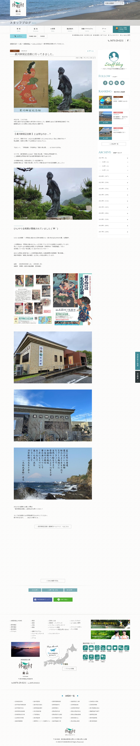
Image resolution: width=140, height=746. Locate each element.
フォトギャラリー (114, 35)
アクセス (104, 35)
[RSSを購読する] (116, 83)
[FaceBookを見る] (105, 83)
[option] (53, 86)
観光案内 (97, 35)
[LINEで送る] (111, 83)
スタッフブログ (37, 44)
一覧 (20, 44)
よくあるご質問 (126, 35)
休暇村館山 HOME (78, 35)
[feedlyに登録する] (122, 83)
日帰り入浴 (89, 35)
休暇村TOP (13, 44)
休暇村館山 (27, 44)
